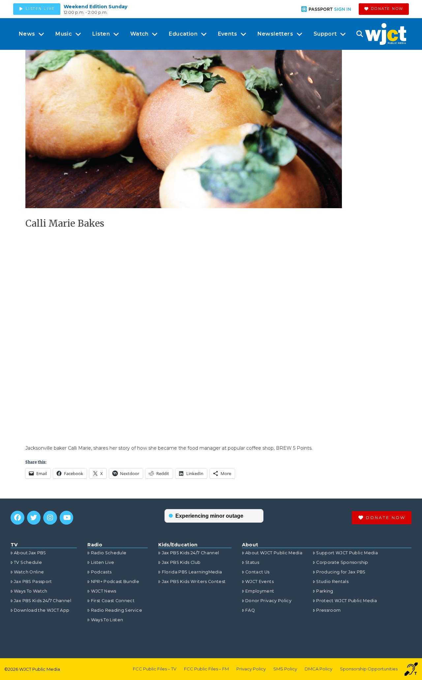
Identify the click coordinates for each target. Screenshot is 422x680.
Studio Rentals (332, 581)
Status (252, 562)
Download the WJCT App (41, 610)
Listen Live (102, 562)
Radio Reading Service (116, 610)
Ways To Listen (107, 619)
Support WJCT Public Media (347, 552)
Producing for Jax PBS (340, 571)
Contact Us (257, 571)
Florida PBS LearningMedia (192, 571)
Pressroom (328, 610)
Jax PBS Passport (33, 581)
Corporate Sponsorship (342, 562)
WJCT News (103, 591)
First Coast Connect (113, 600)
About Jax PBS (30, 552)
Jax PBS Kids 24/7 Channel (42, 600)
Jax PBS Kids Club (181, 562)
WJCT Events (259, 581)
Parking (324, 591)
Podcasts (101, 571)
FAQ (250, 610)
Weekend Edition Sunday (95, 7)
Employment (259, 591)
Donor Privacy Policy (268, 600)
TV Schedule (28, 562)
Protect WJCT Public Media (346, 600)
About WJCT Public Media (273, 552)
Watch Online (29, 571)
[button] (359, 34)
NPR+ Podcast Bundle (115, 581)
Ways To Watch (30, 591)
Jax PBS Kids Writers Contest (194, 581)
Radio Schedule (108, 552)
